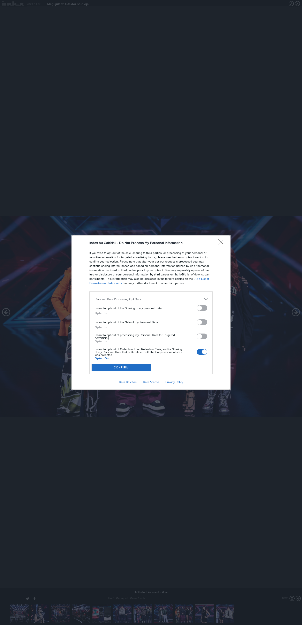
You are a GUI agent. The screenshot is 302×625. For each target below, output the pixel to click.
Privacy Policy (174, 382)
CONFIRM (121, 367)
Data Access (151, 382)
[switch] (202, 308)
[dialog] (151, 312)
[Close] (222, 243)
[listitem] (151, 299)
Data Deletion (128, 382)
